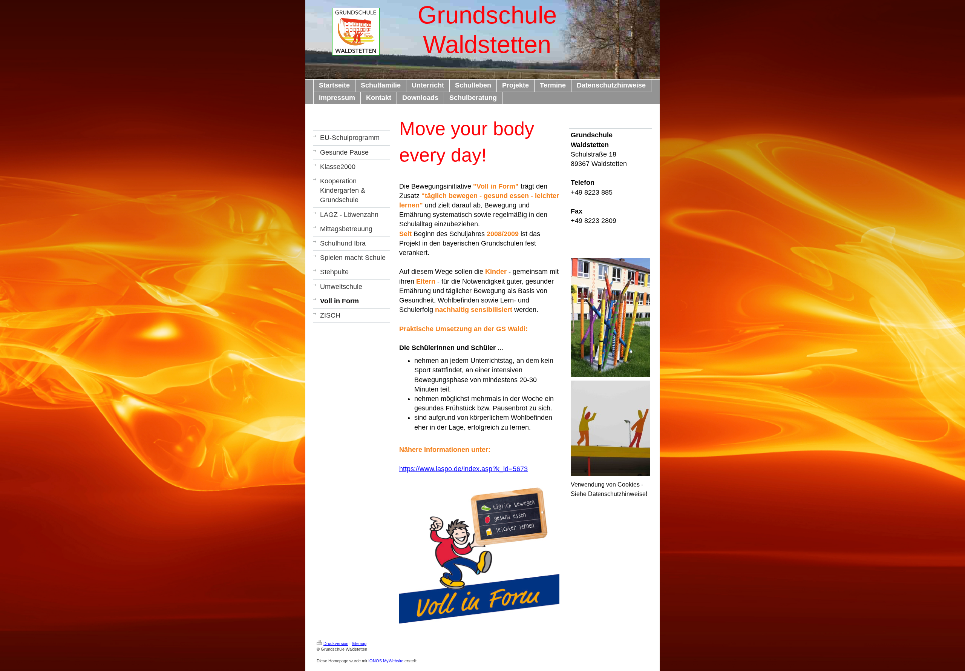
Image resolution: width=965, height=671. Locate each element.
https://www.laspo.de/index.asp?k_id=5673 (463, 469)
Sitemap (359, 643)
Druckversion (335, 643)
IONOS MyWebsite (385, 661)
